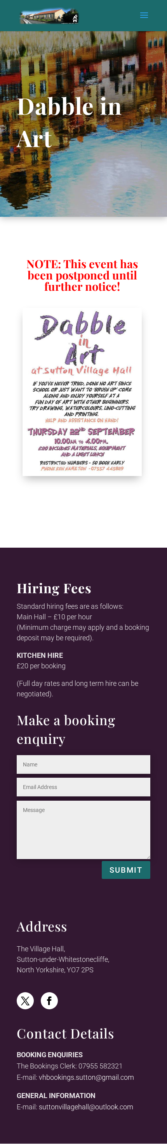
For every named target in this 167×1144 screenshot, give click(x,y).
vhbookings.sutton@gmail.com (86, 1077)
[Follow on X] (25, 1000)
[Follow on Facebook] (49, 1000)
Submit (126, 870)
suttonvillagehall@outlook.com (86, 1107)
